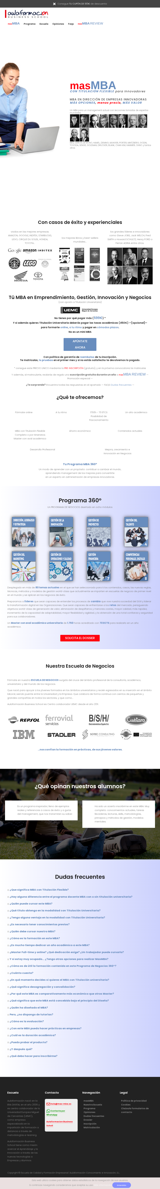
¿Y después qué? (21, 1049)
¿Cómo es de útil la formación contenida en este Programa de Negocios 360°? (63, 966)
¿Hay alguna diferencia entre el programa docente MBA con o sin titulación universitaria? (71, 897)
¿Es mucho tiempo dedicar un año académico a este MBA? (50, 945)
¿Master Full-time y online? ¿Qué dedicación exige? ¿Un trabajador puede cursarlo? (67, 952)
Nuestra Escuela (93, 1104)
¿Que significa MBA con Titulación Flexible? (39, 890)
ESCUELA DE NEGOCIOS (45, 680)
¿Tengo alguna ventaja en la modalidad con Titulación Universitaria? (57, 917)
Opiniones (58, 23)
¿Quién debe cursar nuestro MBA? (32, 931)
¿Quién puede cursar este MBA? (31, 903)
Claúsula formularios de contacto (135, 1110)
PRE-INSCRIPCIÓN (73, 368)
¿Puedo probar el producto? (28, 1042)
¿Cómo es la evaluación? (27, 1021)
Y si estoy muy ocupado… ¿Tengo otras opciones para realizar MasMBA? (59, 959)
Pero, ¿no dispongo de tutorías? (31, 1014)
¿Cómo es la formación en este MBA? (35, 938)
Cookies (125, 1104)
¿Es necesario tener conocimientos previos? (40, 924)
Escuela (44, 23)
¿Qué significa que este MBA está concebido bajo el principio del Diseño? (59, 1000)
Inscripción (90, 1123)
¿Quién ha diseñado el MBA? (29, 1007)
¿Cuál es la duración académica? (33, 1035)
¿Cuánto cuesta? (21, 973)
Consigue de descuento (82, 3)
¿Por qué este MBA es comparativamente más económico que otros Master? (62, 994)
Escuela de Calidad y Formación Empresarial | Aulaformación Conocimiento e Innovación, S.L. (70, 1172)
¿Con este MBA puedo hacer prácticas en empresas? (45, 1028)
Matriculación (92, 1127)
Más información (103, 1185)
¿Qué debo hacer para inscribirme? (33, 1056)
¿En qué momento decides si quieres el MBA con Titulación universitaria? (59, 980)
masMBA (89, 1100)
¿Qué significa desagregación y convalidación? (42, 987)
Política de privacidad (134, 1100)
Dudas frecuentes (121, 384)
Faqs (71, 23)
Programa (29, 23)
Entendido (121, 1185)
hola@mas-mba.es (61, 1104)
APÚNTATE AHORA (80, 344)
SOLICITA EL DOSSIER (80, 638)
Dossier (88, 1119)
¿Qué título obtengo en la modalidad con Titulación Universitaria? (55, 910)
